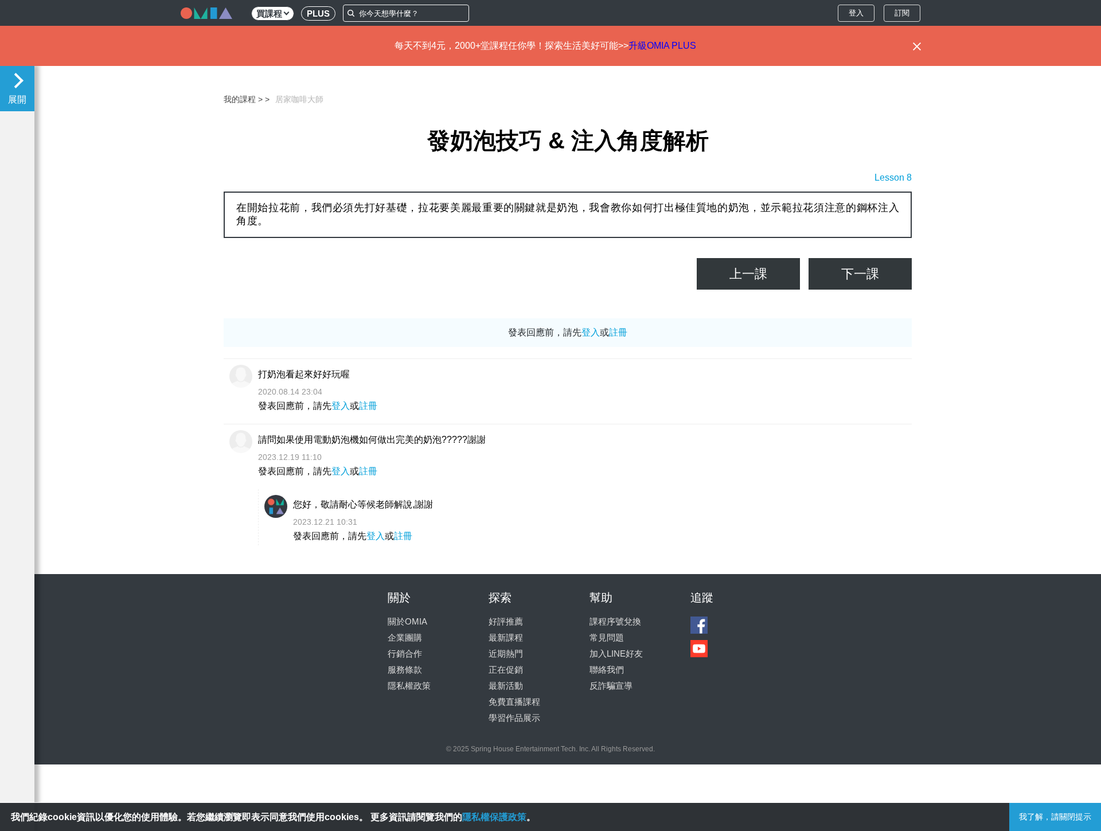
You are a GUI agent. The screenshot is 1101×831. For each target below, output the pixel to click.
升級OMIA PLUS (662, 45)
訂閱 (902, 13)
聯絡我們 (606, 669)
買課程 (269, 13)
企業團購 (405, 637)
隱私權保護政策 (494, 817)
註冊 (618, 332)
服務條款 (405, 669)
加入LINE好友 (616, 653)
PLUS (318, 13)
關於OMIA (407, 621)
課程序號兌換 (615, 621)
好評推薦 (506, 621)
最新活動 (506, 685)
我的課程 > (243, 99)
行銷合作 (405, 653)
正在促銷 (506, 669)
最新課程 (506, 637)
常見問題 (606, 637)
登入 (856, 13)
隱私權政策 (409, 685)
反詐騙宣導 (611, 685)
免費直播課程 (514, 702)
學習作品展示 (514, 718)
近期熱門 (506, 653)
